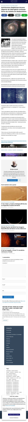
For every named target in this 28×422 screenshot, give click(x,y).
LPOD (17, 377)
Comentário (4, 263)
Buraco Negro (15, 370)
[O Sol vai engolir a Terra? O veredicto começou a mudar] (14, 240)
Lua (7, 379)
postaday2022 (9, 389)
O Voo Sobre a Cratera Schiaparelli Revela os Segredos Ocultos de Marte (14, 204)
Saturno (8, 392)
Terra (18, 393)
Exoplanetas (9, 376)
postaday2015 (9, 385)
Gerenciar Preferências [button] (14, 417)
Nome (3, 279)
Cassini (7, 372)
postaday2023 (15, 389)
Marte (10, 379)
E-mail (3, 284)
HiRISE (18, 376)
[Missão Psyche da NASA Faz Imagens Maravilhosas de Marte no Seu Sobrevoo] (14, 216)
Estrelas (15, 375)
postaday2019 (15, 386)
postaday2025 (15, 390)
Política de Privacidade (10, 405)
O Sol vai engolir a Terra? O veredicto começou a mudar (12, 251)
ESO (7, 373)
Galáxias (14, 376)
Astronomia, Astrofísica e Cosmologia (7, 5)
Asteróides (8, 370)
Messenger (8, 380)
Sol (18, 392)
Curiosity (16, 372)
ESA (20, 372)
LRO (20, 377)
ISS (14, 377)
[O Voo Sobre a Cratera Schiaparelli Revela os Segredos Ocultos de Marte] (14, 193)
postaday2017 (15, 385)
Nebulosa (16, 380)
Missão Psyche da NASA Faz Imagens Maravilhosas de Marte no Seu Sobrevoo (13, 227)
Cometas (12, 372)
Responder (5, 320)
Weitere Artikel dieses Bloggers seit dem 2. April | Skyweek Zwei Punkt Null (12, 308)
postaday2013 (9, 383)
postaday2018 (9, 386)
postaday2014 (15, 383)
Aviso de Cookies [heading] (14, 396)
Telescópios (13, 393)
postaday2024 (9, 390)
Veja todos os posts (12, 180)
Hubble (7, 377)
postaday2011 (9, 382)
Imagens (16, 5)
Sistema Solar (13, 392)
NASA (13, 380)
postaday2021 (15, 387)
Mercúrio (14, 379)
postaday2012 (15, 382)
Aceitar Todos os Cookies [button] (14, 414)
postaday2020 (9, 387)
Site (3, 290)
